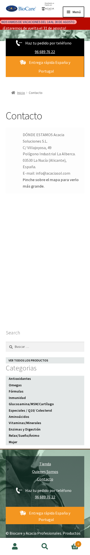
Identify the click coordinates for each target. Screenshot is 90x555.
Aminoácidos (19, 416)
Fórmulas (16, 391)
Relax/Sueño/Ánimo (24, 435)
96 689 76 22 (45, 51)
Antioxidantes (20, 378)
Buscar (45, 546)
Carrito (69, 542)
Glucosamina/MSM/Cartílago (31, 404)
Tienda (45, 463)
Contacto (45, 478)
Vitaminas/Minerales (25, 423)
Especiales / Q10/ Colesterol (30, 410)
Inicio (21, 92)
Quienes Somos (45, 471)
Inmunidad (17, 398)
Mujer (13, 442)
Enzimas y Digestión (24, 429)
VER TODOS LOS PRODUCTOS (28, 360)
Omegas (15, 385)
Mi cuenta (15, 546)
